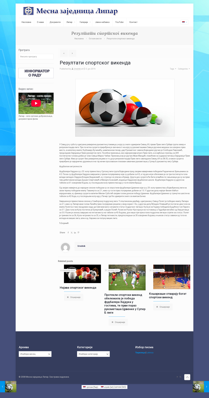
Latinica (149, 352)
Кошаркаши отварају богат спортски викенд (168, 295)
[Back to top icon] (187, 377)
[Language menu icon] (184, 22)
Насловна (79, 38)
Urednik (77, 69)
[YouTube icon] (177, 377)
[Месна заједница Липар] (81, 11)
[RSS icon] (180, 377)
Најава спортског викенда (78, 287)
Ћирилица (140, 352)
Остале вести (95, 38)
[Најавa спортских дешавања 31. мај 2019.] (8, 386)
